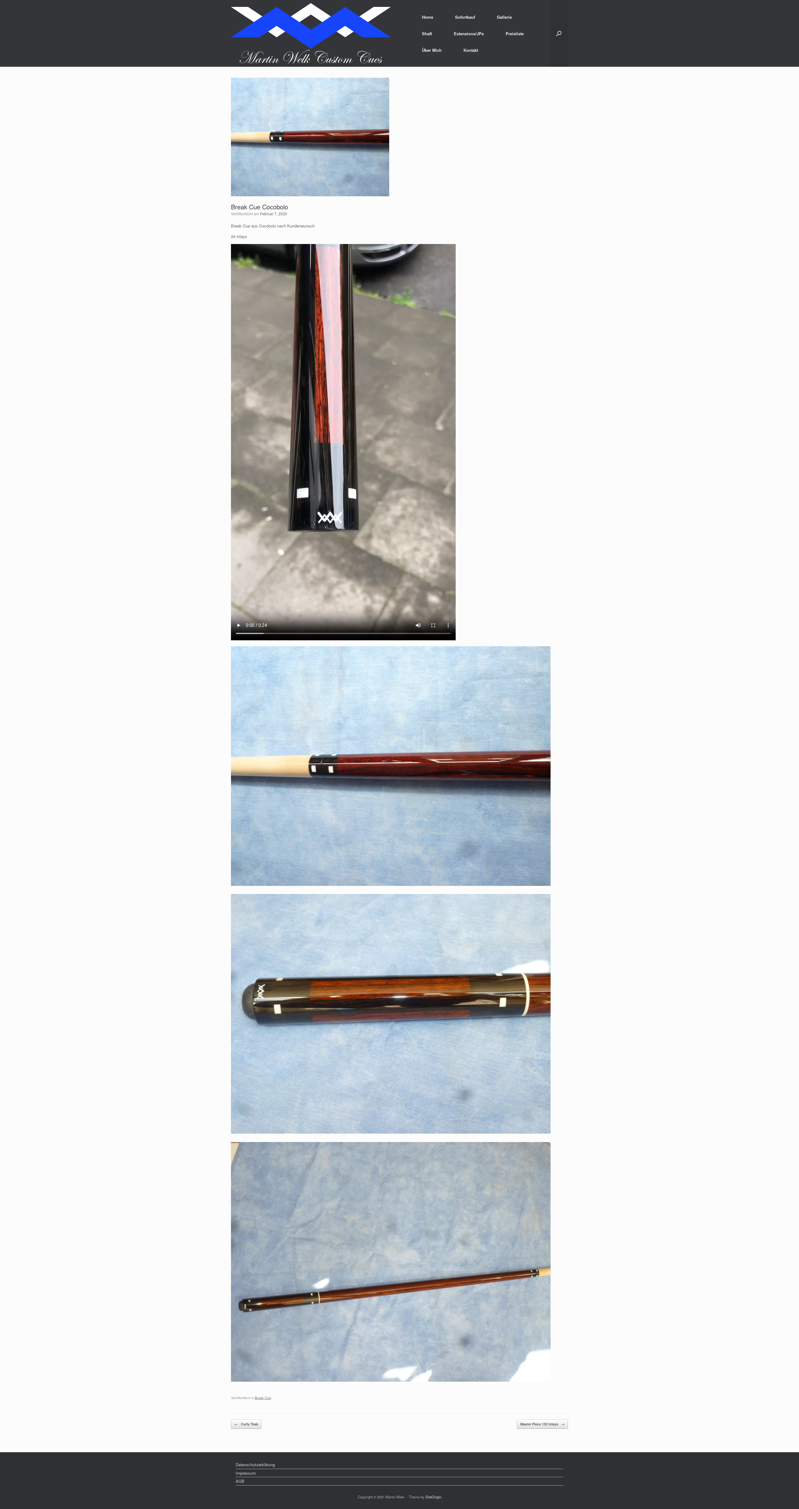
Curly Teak (246, 1424)
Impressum (246, 1473)
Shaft (427, 34)
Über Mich (432, 50)
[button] (559, 33)
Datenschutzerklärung (255, 1464)
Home (427, 17)
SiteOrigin (433, 1496)
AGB (240, 1481)
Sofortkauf (465, 17)
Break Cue (263, 1397)
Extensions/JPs (469, 34)
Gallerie (504, 17)
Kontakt (470, 50)
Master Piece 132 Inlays (542, 1424)
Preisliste (515, 34)
